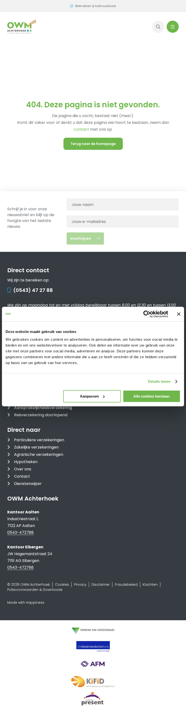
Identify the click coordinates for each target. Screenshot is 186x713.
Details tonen (159, 381)
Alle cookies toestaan (151, 396)
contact (82, 129)
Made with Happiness (25, 602)
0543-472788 (20, 532)
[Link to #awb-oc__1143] (173, 27)
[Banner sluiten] (178, 314)
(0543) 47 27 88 (33, 290)
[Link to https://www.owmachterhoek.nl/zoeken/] (158, 27)
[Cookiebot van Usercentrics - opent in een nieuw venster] (147, 314)
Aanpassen (89, 396)
